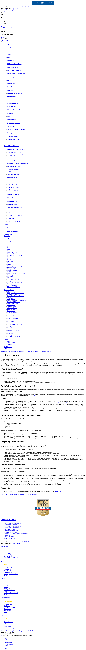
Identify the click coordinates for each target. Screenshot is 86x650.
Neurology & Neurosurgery (14, 266)
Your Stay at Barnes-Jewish (14, 324)
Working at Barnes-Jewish (11, 593)
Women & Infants (12, 285)
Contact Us (12, 28)
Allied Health (7, 588)
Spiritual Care (12, 189)
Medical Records (11, 321)
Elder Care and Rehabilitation (15, 256)
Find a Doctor (7, 44)
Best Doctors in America (10, 568)
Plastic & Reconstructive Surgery (16, 273)
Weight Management (9, 538)
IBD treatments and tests (62, 402)
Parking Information (14, 169)
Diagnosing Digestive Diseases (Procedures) (16, 533)
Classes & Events (8, 622)
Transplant (10, 281)
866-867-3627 (25, 542)
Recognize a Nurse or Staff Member (17, 300)
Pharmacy (11, 218)
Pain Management (12, 270)
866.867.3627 (25, 7)
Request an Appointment (10, 47)
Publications (7, 625)
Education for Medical (10, 607)
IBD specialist (32, 395)
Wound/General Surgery (13, 287)
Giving (6, 224)
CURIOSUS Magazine (10, 628)
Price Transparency (9, 644)
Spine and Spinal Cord (13, 279)
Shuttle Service (13, 171)
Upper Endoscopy (9, 536)
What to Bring (12, 214)
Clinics (9, 249)
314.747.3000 (15, 8)
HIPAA (6, 641)
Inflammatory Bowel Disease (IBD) (13, 526)
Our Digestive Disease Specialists (13, 523)
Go (1, 26)
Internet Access (13, 184)
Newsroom (7, 623)
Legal (5, 639)
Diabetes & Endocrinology (14, 252)
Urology (9, 284)
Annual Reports (8, 569)
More (5, 575)
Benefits (6, 591)
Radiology (10, 276)
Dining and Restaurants (15, 211)
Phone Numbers (11, 323)
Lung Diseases (11, 263)
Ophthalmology (11, 267)
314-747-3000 (16, 543)
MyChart (3, 16)
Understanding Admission (15, 215)
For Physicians (8, 604)
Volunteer (10, 344)
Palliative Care (11, 272)
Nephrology (10, 264)
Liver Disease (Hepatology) (11, 527)
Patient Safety (12, 217)
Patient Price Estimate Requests (17, 154)
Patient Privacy (8, 642)
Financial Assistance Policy (16, 152)
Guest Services (11, 309)
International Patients (12, 318)
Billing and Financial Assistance (15, 293)
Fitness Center (11, 320)
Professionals (7, 609)
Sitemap (6, 645)
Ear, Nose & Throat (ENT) (14, 255)
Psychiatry (10, 275)
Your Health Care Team (15, 221)
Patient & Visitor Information (11, 146)
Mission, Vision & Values (11, 574)
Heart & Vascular (12, 261)
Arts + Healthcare (12, 342)
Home (2, 351)
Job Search (7, 585)
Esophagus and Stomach (10, 524)
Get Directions (5, 28)
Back (8, 246)
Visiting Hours (12, 220)
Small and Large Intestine (11, 532)
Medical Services (8, 50)
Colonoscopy (7, 535)
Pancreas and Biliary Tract (11, 530)
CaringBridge (11, 299)
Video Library (8, 626)
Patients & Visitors (9, 290)
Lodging (11, 212)
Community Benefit (9, 572)
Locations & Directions (13, 302)
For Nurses (7, 606)
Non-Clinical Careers (9, 590)
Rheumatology (11, 278)
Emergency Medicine (13, 258)
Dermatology (10, 250)
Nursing (6, 587)
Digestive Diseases (12, 253)
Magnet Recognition (9, 610)
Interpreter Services (14, 186)
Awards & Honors (9, 571)
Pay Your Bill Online (14, 155)
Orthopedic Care (11, 269)
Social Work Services (14, 187)
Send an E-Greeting (12, 306)
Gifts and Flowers (12, 308)
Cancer (9, 247)
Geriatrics (10, 260)
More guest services (14, 190)
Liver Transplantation (9, 529)
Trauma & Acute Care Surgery (15, 282)
